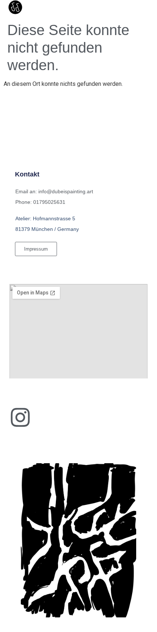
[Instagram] (20, 417)
